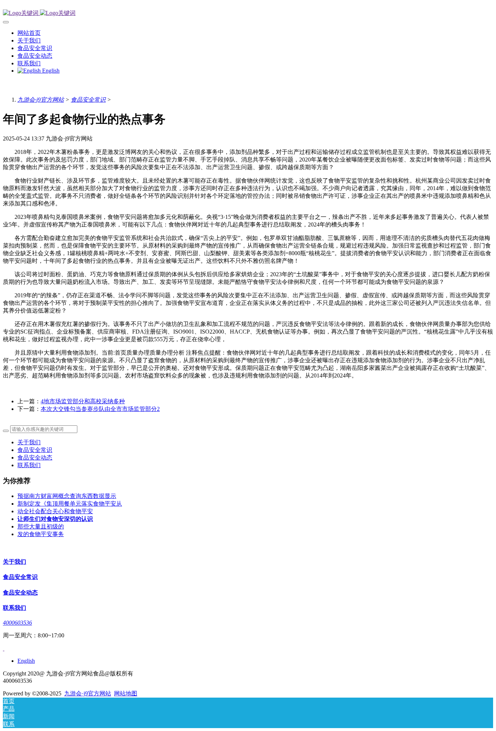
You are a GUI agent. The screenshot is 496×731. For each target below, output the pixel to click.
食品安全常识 (88, 100)
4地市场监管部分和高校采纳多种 (83, 401)
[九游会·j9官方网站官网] (248, 13)
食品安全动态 (34, 457)
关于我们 (29, 442)
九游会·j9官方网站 (40, 100)
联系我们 (29, 465)
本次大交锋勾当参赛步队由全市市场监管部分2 (100, 409)
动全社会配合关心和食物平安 (55, 511)
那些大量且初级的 (40, 526)
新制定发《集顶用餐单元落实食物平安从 (69, 504)
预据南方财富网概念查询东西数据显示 (66, 496)
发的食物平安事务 (40, 534)
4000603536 (17, 623)
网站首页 (29, 33)
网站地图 (125, 693)
